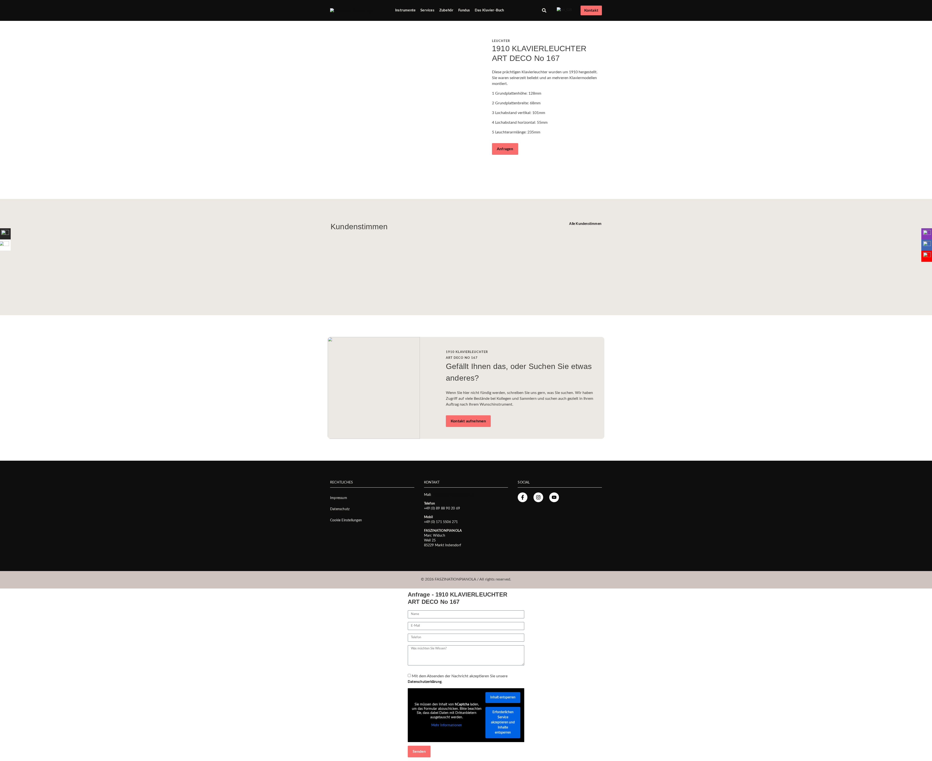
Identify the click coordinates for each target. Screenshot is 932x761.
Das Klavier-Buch (489, 10)
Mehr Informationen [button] (446, 725)
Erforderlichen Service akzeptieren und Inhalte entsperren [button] (503, 722)
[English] (564, 9)
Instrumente (405, 10)
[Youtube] (554, 497)
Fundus (464, 10)
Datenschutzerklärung (424, 682)
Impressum (338, 498)
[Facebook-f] (522, 497)
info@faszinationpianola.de (453, 495)
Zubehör (446, 10)
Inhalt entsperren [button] (503, 697)
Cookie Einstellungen (346, 520)
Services (427, 10)
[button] (544, 11)
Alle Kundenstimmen (585, 224)
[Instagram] (538, 497)
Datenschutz (340, 509)
